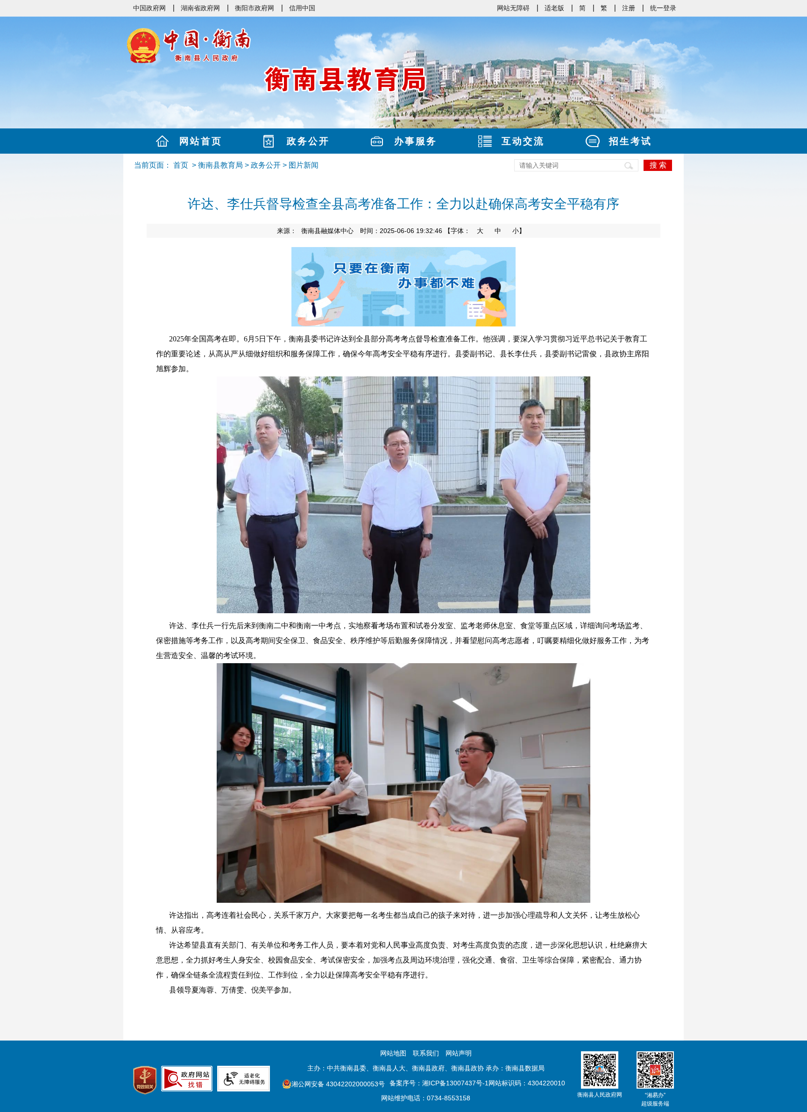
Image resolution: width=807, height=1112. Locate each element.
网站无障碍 (513, 8)
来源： (315, 230)
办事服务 (415, 141)
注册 (628, 8)
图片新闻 (304, 165)
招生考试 (630, 141)
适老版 (554, 8)
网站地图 (393, 1053)
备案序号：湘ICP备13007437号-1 (438, 1083)
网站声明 (459, 1053)
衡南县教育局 (220, 165)
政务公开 (308, 141)
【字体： (484, 230)
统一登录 (663, 8)
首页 (180, 165)
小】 (518, 230)
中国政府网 (149, 8)
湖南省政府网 (200, 8)
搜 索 (658, 165)
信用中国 (302, 8)
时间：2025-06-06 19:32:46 (401, 230)
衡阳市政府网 (254, 8)
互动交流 (523, 141)
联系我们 (426, 1053)
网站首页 (200, 141)
